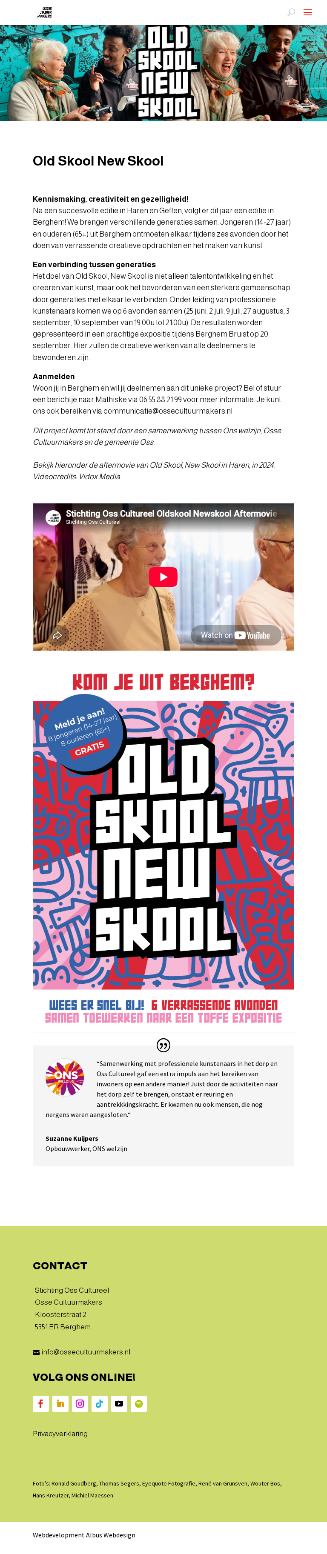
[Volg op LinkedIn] (60, 1404)
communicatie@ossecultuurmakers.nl (167, 411)
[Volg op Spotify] (139, 1404)
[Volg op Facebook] (41, 1404)
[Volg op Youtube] (119, 1404)
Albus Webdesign (110, 1535)
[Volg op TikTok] (100, 1404)
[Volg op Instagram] (80, 1404)
